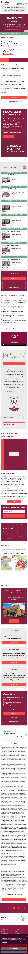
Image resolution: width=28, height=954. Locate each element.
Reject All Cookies (13, 948)
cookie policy (4, 942)
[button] (4, 557)
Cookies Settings (14, 945)
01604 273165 (14, 273)
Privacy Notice (3, 931)
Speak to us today (8, 136)
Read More (14, 501)
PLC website (17, 929)
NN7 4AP (16, 43)
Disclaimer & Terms (4, 929)
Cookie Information (4, 933)
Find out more (14, 642)
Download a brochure (14, 101)
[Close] (26, 936)
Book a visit (14, 97)
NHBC (16, 931)
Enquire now (14, 283)
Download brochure (14, 287)
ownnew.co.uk (14, 863)
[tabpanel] (14, 606)
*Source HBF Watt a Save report (9, 391)
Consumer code (17, 933)
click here (9, 784)
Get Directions (7, 699)
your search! (21, 10)
